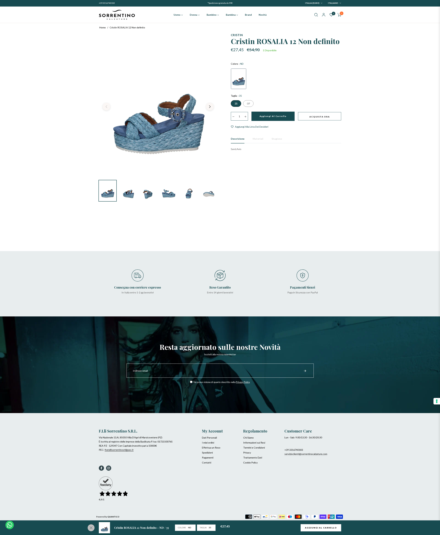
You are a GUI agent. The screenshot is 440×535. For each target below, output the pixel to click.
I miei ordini (208, 442)
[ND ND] (238, 78)
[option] (158, 104)
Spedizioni (207, 452)
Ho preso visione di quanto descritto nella (221, 382)
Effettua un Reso (211, 447)
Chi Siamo (248, 437)
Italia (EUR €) (312, 3)
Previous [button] (106, 106)
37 (248, 103)
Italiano (333, 3)
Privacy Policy (243, 382)
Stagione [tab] (277, 138)
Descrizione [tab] (237, 138)
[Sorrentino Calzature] (117, 15)
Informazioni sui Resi (254, 442)
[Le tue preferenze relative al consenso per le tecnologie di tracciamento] (436, 401)
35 (236, 103)
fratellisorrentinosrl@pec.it (119, 449)
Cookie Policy (250, 462)
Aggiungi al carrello (321, 527)
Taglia (203, 527)
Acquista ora (319, 116)
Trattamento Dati (252, 457)
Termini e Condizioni (254, 447)
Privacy (247, 452)
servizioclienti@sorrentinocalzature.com (305, 453)
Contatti (206, 462)
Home (102, 27)
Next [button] (210, 106)
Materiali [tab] (258, 138)
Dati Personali (209, 437)
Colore (182, 527)
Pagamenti (207, 457)
